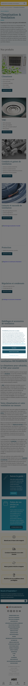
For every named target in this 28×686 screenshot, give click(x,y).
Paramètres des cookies (14, 355)
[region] (14, 343)
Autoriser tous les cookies (14, 351)
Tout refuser (14, 347)
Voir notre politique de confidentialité (18, 343)
